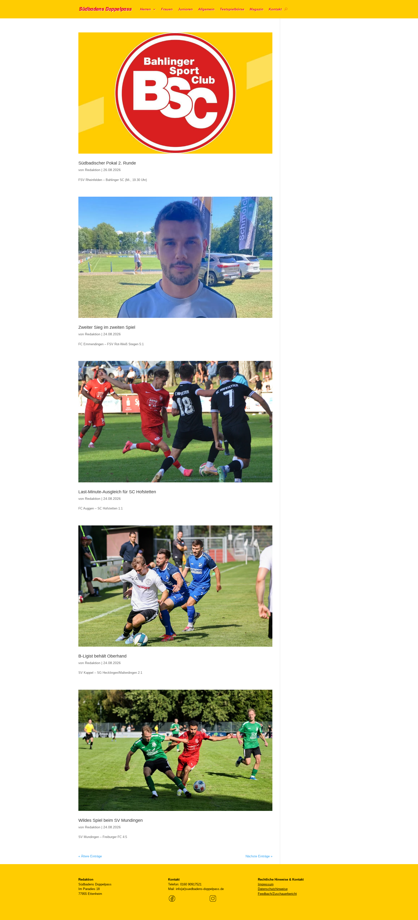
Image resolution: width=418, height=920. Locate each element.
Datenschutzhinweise (273, 889)
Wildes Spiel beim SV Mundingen (110, 820)
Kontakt (275, 9)
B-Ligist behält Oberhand (102, 656)
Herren (145, 9)
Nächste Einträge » (259, 856)
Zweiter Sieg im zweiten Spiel (106, 327)
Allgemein (206, 9)
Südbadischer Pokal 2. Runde (107, 163)
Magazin (256, 9)
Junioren (185, 9)
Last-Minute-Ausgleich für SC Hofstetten (117, 491)
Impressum (266, 884)
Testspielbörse (232, 9)
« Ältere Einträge (90, 856)
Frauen (167, 9)
